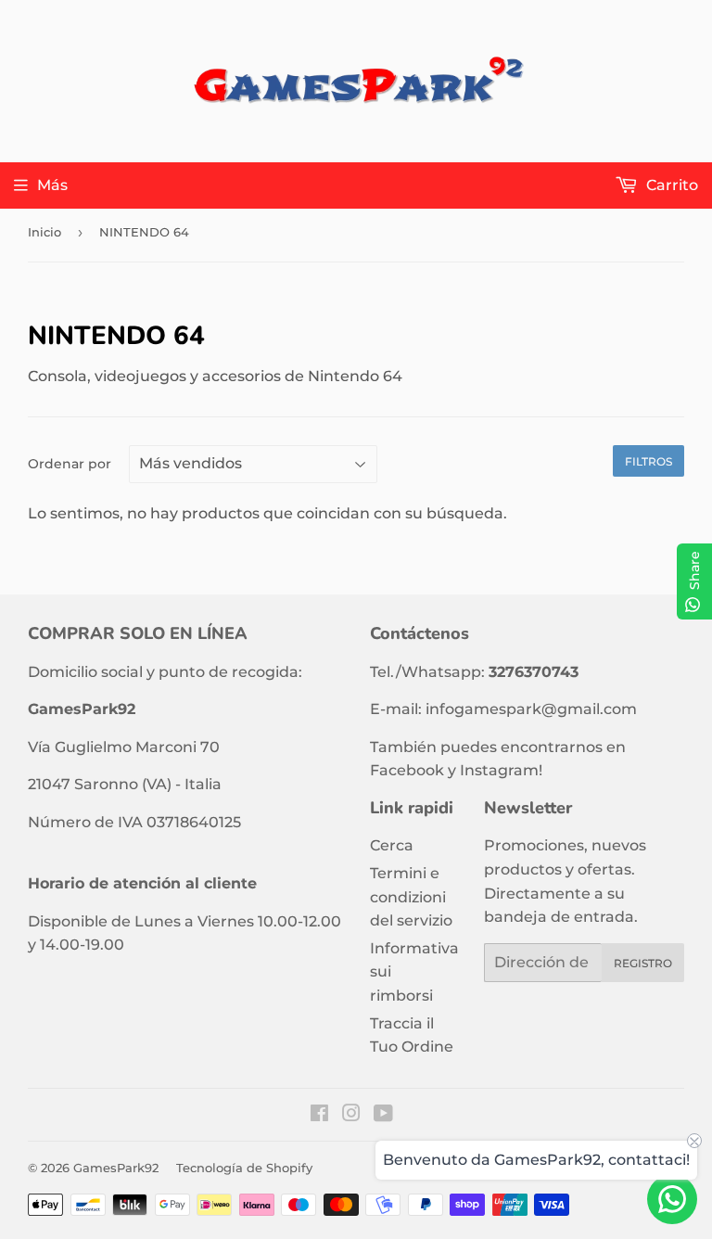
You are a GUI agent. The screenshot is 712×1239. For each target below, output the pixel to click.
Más (52, 185)
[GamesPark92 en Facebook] (319, 1115)
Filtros (648, 461)
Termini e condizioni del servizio (411, 896)
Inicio (44, 231)
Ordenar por (69, 463)
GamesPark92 (116, 1167)
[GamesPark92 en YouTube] (383, 1115)
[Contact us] (672, 1199)
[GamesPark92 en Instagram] (351, 1115)
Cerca (391, 845)
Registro (643, 963)
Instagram (499, 770)
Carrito (670, 185)
